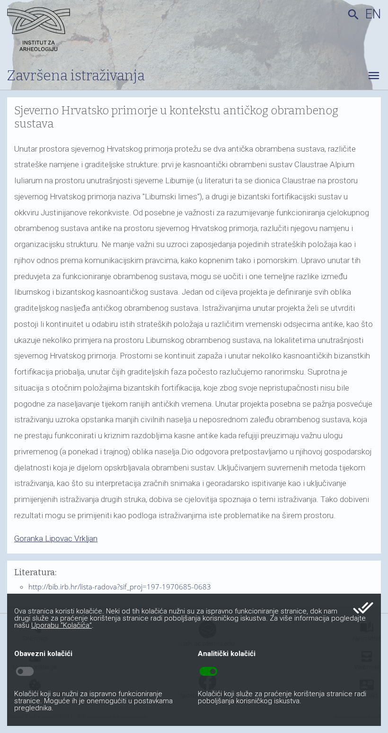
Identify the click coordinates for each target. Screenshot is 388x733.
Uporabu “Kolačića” (61, 625)
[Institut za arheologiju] (70, 30)
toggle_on (208, 672)
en (373, 14)
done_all (363, 608)
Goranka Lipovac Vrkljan (55, 538)
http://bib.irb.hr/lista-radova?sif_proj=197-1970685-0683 (119, 586)
